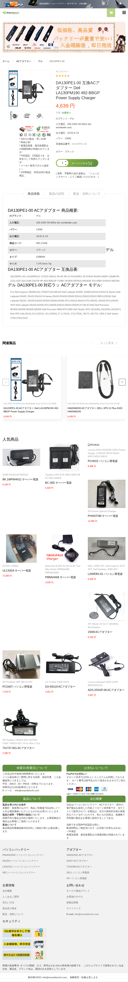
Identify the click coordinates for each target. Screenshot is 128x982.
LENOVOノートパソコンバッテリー (21, 866)
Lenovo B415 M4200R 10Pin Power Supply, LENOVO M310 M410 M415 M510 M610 (107, 453)
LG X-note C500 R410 (57, 682)
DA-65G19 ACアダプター (60, 686)
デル (40, 61)
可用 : (59, 112)
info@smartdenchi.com (86, 914)
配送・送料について (86, 193)
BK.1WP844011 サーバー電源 (20, 479)
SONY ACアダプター (77, 860)
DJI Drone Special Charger (102, 511)
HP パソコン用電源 (76, 878)
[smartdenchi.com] (32, 13)
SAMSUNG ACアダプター (80, 855)
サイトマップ (73, 908)
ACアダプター (23, 61)
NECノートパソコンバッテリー (18, 872)
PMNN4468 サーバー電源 (60, 577)
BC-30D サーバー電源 (58, 482)
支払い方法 (8, 902)
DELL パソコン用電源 (77, 872)
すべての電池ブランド (78, 890)
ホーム (6, 61)
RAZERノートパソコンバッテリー (20, 860)
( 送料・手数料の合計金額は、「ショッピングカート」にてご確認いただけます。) (77, 175)
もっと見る (107, 342)
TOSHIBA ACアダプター (79, 866)
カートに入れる (80, 163)
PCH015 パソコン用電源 (103, 461)
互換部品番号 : (63, 144)
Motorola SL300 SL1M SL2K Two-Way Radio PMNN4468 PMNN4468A (63, 569)
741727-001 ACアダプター (18, 748)
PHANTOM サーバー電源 (103, 516)
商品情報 (34, 193)
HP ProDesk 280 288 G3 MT (17, 682)
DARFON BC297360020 (15, 474)
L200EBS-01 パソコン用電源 (105, 574)
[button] (111, 13)
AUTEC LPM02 (10, 566)
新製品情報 (72, 902)
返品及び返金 (9, 908)
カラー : (60, 151)
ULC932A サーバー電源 (16, 570)
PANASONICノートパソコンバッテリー (23, 855)
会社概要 (7, 890)
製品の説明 (56, 193)
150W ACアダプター (100, 632)
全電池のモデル (74, 896)
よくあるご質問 (10, 896)
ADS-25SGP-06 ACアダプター (106, 690)
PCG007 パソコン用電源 (17, 686)
